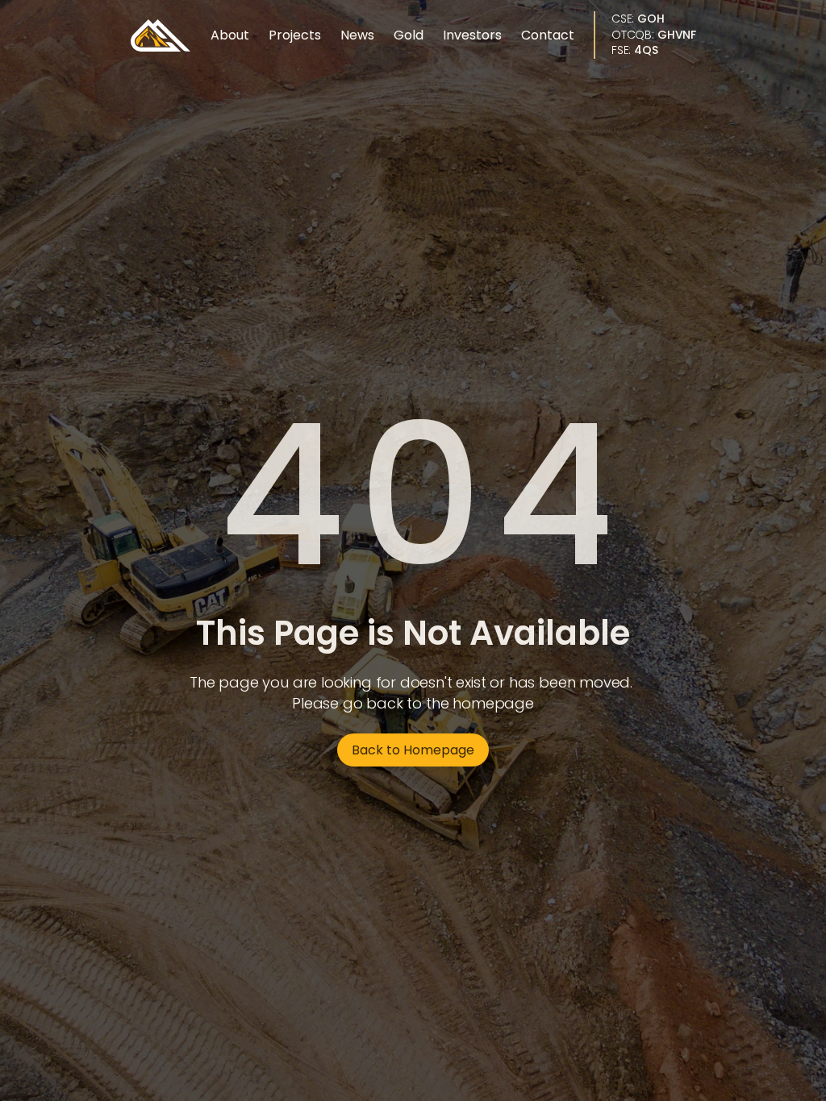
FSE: (634, 50)
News (357, 35)
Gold (408, 35)
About (230, 35)
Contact (547, 35)
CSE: (638, 18)
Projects (295, 35)
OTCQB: (653, 35)
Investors (472, 35)
